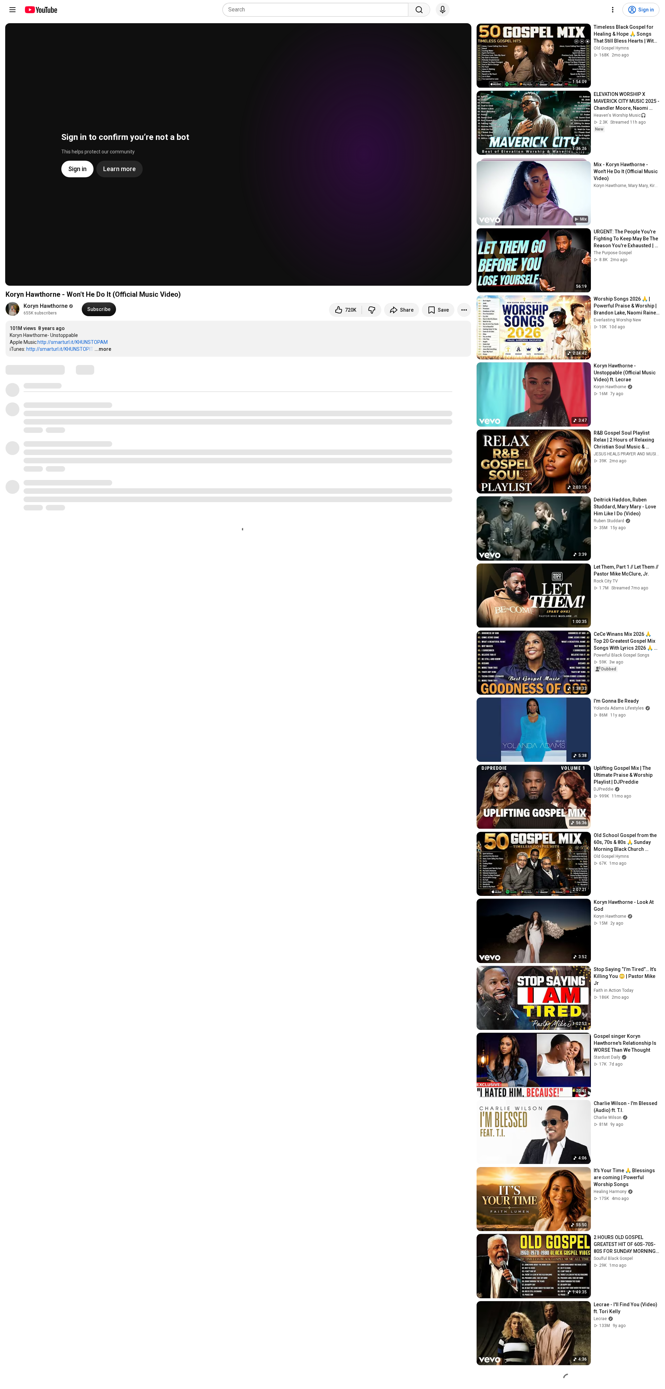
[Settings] (613, 10)
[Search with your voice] (443, 10)
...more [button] (103, 349)
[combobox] (317, 10)
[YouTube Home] (40, 9)
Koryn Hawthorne (46, 306)
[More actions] (464, 310)
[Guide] (12, 10)
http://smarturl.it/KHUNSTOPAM (72, 342)
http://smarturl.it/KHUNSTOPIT (60, 349)
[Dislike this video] (371, 310)
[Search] (419, 10)
